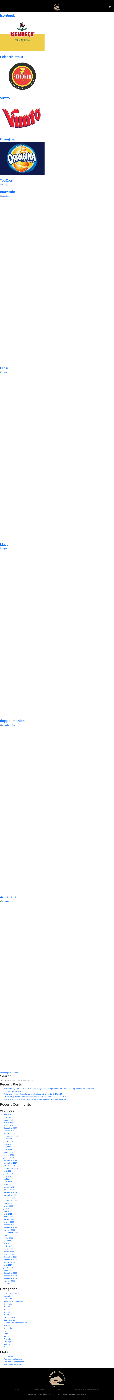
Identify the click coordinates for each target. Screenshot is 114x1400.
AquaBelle (8, 897)
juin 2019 (7, 1284)
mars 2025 (8, 1152)
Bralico (7, 1309)
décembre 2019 (10, 1276)
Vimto (5, 98)
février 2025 (9, 1155)
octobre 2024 (9, 1166)
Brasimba (8, 1315)
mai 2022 (7, 1243)
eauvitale (7, 192)
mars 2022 (8, 1249)
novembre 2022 (10, 1227)
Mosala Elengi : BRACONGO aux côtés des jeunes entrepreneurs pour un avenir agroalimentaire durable (49, 1088)
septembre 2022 (11, 1233)
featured (7, 1325)
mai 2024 (7, 1179)
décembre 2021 (10, 1257)
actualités (8, 1299)
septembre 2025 (11, 1136)
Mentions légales (39, 1389)
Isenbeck (7, 15)
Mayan (5, 544)
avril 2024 (8, 1182)
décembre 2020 (10, 1273)
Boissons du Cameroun (13, 1301)
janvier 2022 (9, 1254)
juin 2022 (7, 1241)
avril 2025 (8, 1149)
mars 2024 (8, 1184)
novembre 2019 (10, 1278)
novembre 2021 (10, 1260)
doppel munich (12, 721)
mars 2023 (8, 1217)
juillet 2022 (8, 1238)
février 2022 (9, 1251)
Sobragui (7, 1341)
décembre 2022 (10, 1225)
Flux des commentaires (14, 1362)
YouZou (6, 180)
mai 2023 (7, 1211)
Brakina (7, 1307)
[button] (7, 7)
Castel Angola (9, 1320)
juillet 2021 (8, 1268)
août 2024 (8, 1171)
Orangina (7, 139)
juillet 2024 (8, 1174)
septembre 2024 (11, 1168)
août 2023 (8, 1203)
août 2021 (8, 1265)
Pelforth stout (11, 57)
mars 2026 (8, 1120)
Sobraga (7, 1339)
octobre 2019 (9, 1281)
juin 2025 (7, 1144)
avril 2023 (8, 1214)
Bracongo (8, 1304)
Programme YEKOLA (12, 1091)
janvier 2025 (9, 1158)
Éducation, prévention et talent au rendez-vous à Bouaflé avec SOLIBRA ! (35, 1097)
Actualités (8, 1296)
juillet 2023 (8, 1206)
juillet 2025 (8, 1141)
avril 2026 (8, 1117)
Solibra (7, 1344)
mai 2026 (7, 1115)
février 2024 (9, 1187)
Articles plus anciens (9, 1073)
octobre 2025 (9, 1133)
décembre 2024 (10, 1160)
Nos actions (9, 1328)
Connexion (8, 1356)
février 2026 (9, 1123)
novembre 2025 (10, 1131)
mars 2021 (8, 1270)
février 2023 (9, 1219)
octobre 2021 (9, 1262)
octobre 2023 (9, 1198)
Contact (17, 1389)
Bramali (7, 1312)
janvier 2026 (9, 1125)
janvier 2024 (9, 1190)
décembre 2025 (10, 1128)
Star (5, 1347)
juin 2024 (7, 1176)
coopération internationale (15, 1323)
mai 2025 (7, 1147)
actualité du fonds (11, 1293)
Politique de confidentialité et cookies (86, 1389)
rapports (7, 1331)
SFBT (6, 1333)
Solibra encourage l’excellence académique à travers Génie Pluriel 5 (33, 1094)
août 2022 (8, 1235)
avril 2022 (8, 1246)
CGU (59, 1389)
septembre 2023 (11, 1200)
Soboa (6, 1336)
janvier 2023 (9, 1222)
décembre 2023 (10, 1192)
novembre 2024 (10, 1163)
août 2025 (8, 1139)
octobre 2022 (9, 1230)
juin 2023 (7, 1209)
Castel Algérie (9, 1317)
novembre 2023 (10, 1195)
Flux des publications (13, 1359)
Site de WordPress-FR (13, 1364)
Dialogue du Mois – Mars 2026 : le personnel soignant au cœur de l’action (36, 1099)
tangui (5, 368)
